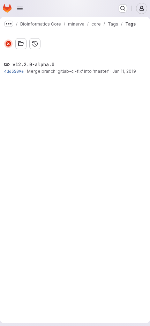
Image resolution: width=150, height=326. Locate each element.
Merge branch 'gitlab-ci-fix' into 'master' (68, 71)
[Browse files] (21, 43)
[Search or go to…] (123, 8)
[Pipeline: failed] (8, 44)
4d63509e (14, 71)
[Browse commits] (34, 43)
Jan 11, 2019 (124, 71)
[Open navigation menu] (19, 8)
